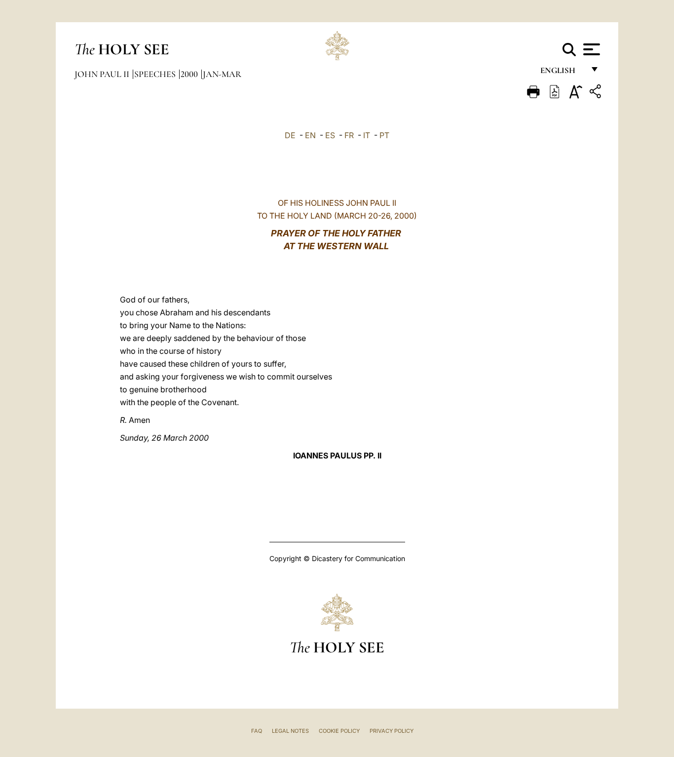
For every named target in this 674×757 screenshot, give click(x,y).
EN (310, 135)
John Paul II (103, 74)
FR (349, 135)
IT (366, 135)
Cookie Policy (339, 730)
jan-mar (222, 74)
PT (384, 135)
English (562, 72)
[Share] (596, 93)
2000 (190, 74)
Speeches (156, 74)
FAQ (256, 730)
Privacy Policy (391, 730)
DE (290, 135)
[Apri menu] (590, 49)
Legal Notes (290, 730)
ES (330, 135)
